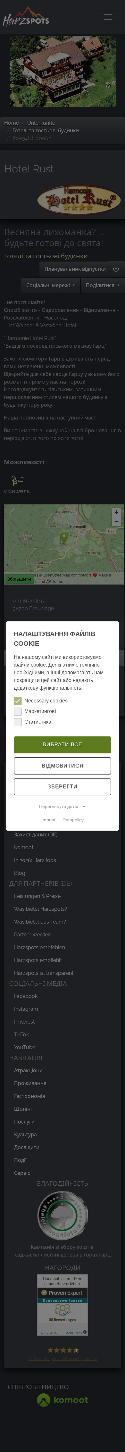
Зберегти (63, 787)
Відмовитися (63, 765)
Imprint (48, 819)
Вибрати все (62, 744)
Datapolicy (73, 819)
